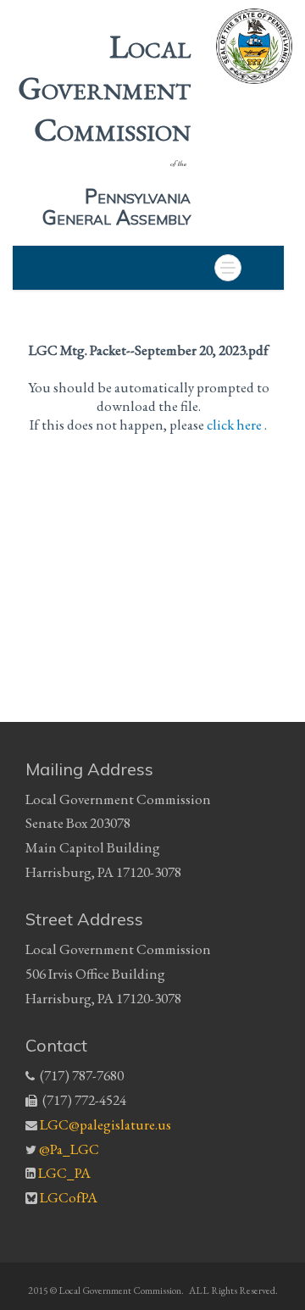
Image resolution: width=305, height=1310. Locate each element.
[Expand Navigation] (227, 267)
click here (235, 424)
